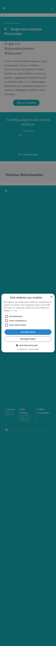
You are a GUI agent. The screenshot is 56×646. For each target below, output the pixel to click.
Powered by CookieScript (28, 349)
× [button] (51, 297)
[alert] (28, 323)
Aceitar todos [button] (28, 332)
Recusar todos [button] (28, 339)
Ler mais (14, 311)
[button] (28, 345)
